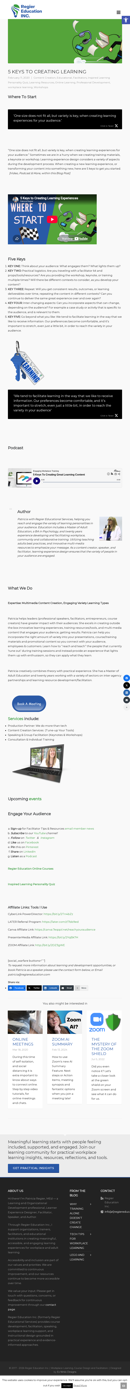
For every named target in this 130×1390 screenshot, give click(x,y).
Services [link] (15, 718)
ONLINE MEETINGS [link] (23, 1041)
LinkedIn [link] (30, 851)
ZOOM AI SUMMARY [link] (62, 1041)
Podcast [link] (31, 856)
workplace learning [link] (20, 87)
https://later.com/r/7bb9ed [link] (60, 921)
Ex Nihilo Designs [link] (66, 1371)
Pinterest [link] (32, 847)
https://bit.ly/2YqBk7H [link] (63, 937)
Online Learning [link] (65, 82)
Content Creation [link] (45, 77)
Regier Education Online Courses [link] (30, 868)
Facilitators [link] (80, 77)
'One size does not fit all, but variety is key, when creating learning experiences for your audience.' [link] (64, 118)
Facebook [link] (32, 842)
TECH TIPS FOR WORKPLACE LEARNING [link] (79, 1241)
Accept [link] (67, 1385)
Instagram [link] (47, 837)
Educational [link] (64, 77)
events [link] (35, 799)
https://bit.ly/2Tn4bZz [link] (58, 914)
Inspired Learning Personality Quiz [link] (31, 884)
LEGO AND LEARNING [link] (77, 1257)
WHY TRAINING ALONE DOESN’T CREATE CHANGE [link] (77, 1215)
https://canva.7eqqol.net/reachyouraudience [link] (65, 929)
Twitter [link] (30, 837)
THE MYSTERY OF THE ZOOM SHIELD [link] (104, 1046)
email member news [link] (79, 828)
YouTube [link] (40, 833)
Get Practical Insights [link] (33, 1168)
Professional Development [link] (93, 82)
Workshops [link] (41, 87)
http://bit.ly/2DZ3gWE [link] (50, 945)
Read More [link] (80, 1385)
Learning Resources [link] (41, 82)
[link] (126, 20)
